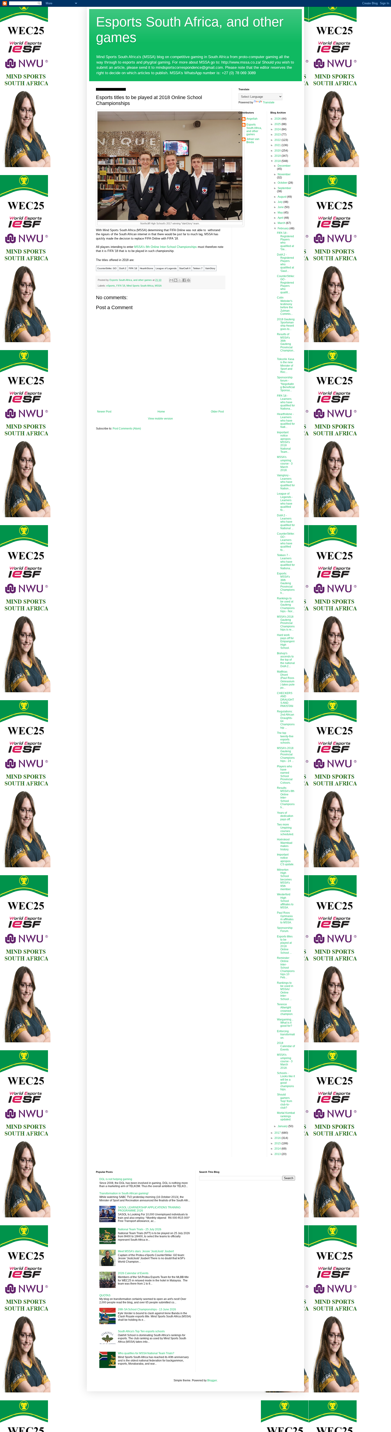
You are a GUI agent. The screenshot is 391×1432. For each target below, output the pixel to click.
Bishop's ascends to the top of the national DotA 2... (286, 660)
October (283, 182)
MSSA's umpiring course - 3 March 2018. (285, 463)
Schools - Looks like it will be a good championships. (286, 1081)
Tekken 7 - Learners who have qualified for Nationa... (286, 562)
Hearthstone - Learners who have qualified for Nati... (286, 421)
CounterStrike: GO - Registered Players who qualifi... (286, 284)
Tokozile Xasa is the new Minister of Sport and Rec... (285, 366)
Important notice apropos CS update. (285, 859)
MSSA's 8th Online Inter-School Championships (165, 247)
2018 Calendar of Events (286, 1046)
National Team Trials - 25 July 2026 (139, 1229)
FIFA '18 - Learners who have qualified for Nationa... (286, 402)
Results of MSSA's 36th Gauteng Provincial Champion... (286, 344)
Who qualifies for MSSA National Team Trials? (146, 1353)
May (281, 212)
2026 (277, 118)
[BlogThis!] (175, 280)
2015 (277, 1143)
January (283, 1126)
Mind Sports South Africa (139, 285)
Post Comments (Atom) (127, 428)
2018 (277, 161)
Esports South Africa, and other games (254, 129)
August (282, 196)
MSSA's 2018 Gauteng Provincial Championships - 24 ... (286, 755)
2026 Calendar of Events (133, 1273)
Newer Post (104, 411)
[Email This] (171, 280)
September (284, 188)
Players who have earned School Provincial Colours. (285, 774)
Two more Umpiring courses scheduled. (285, 829)
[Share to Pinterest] (188, 280)
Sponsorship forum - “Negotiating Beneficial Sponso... (286, 384)
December (284, 165)
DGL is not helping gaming (115, 1179)
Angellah (251, 118)
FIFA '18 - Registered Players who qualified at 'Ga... (285, 241)
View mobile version (160, 418)
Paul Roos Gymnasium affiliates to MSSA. (285, 917)
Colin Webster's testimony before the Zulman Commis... (285, 305)
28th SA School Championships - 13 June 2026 (147, 1309)
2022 (277, 140)
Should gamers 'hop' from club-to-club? (284, 1101)
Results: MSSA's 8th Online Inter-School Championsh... (286, 797)
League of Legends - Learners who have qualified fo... (285, 502)
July (280, 202)
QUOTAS (104, 1295)
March (282, 223)
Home (161, 411)
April (281, 217)
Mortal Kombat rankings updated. (286, 1116)
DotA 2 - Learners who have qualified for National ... (286, 522)
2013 (277, 1154)
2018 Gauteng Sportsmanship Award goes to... (286, 324)
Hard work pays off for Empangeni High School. (286, 641)
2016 (277, 1138)
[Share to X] (180, 280)
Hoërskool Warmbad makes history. (284, 844)
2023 (277, 134)
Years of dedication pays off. (285, 816)
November (284, 174)
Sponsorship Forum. (285, 929)
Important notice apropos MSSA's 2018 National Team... (284, 442)
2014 (277, 1148)
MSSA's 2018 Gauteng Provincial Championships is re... (286, 623)
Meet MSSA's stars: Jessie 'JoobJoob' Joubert (146, 1251)
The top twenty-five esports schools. (285, 737)
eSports (110, 285)
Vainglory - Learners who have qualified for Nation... (286, 482)
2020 (277, 150)
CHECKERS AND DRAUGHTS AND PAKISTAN (285, 700)
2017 (277, 1132)
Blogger (212, 1380)
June (281, 207)
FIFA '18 (120, 285)
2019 (277, 155)
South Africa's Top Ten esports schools (141, 1331)
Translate (268, 102)
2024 (277, 129)
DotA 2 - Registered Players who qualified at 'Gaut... (285, 263)
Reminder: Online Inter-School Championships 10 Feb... (286, 967)
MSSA (158, 285)
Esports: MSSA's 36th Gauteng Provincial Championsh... (286, 583)
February (283, 228)
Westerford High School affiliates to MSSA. (285, 901)
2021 (277, 145)
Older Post (217, 411)
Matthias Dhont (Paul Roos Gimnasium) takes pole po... (286, 680)
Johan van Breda (252, 141)
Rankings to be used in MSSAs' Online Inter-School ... (285, 991)
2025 (277, 124)
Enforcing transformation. (286, 1034)
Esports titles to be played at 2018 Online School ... (285, 944)
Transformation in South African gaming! (123, 1193)
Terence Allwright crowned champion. (285, 1009)
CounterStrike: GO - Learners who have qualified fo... (286, 542)
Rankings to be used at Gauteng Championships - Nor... (286, 605)
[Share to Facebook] (184, 280)
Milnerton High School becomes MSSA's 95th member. (284, 879)
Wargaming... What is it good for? (285, 1023)
